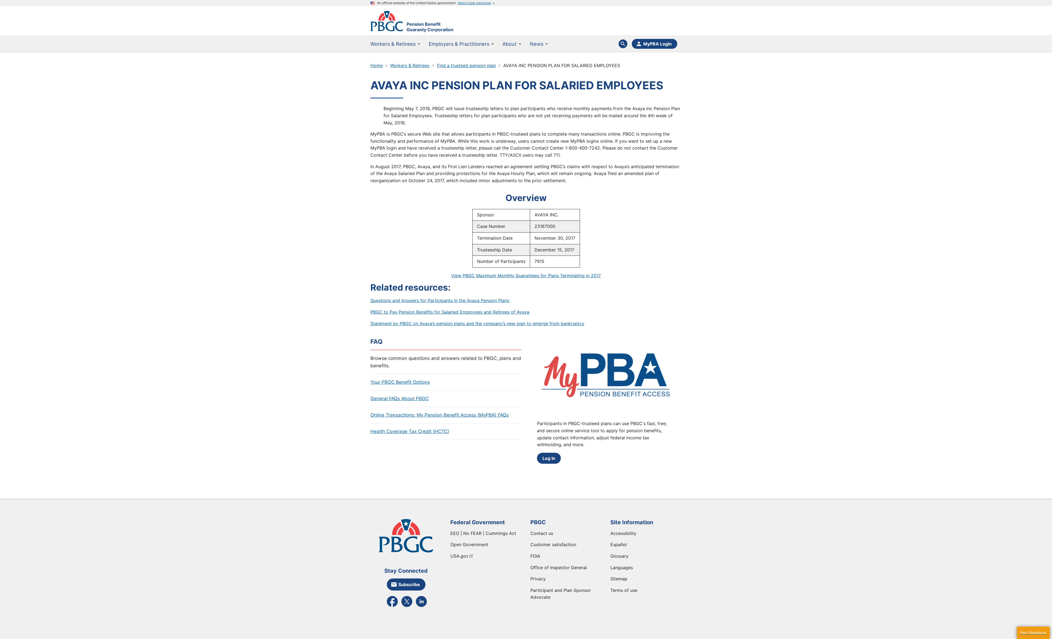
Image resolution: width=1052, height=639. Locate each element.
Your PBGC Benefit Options (400, 382)
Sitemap (618, 578)
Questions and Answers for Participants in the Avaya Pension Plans (439, 300)
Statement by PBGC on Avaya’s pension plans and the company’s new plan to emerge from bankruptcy (477, 323)
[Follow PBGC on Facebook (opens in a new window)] (392, 606)
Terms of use (623, 590)
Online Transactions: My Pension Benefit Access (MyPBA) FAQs (439, 415)
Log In (548, 458)
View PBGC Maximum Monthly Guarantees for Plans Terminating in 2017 (526, 275)
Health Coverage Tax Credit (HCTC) (409, 431)
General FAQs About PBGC (399, 398)
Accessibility (623, 533)
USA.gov (459, 556)
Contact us (541, 533)
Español (618, 544)
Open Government (469, 544)
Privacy (538, 578)
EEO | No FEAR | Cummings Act (483, 533)
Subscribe (409, 584)
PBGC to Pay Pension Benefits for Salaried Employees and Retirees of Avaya (449, 312)
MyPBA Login (657, 44)
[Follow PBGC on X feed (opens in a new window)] (406, 606)
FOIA (535, 556)
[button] (1033, 633)
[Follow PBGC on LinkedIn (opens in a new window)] (421, 606)
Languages (621, 567)
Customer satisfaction (553, 544)
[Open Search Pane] (623, 43)
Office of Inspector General (558, 567)
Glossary (619, 556)
